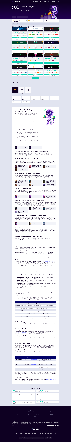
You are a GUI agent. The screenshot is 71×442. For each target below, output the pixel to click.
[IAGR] (17, 433)
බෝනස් (45, 1)
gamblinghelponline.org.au (34, 369)
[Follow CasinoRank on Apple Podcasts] (58, 425)
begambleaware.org (33, 364)
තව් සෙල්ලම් (19, 413)
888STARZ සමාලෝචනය (51, 38)
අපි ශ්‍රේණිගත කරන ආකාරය (50, 414)
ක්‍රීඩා (40, 1)
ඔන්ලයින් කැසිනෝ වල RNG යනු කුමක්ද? (34, 414)
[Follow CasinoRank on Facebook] (48, 425)
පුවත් (58, 1)
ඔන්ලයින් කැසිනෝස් (35, 1)
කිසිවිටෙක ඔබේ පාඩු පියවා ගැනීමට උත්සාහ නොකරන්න (23, 332)
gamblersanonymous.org (34, 359)
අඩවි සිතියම (44, 440)
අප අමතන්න (50, 411)
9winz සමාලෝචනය (19, 63)
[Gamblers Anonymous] (21, 433)
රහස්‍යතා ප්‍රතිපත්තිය (50, 416)
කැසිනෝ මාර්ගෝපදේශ (18, 155)
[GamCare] (27, 433)
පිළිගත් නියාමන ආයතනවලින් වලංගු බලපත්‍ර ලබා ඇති (48, 261)
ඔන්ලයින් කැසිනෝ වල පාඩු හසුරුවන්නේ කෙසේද (34, 416)
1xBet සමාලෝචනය (19, 38)
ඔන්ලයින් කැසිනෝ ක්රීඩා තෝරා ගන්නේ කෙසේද (34, 411)
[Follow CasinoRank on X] (52, 425)
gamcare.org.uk (33, 366)
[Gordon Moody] (34, 433)
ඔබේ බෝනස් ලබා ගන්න (19, 37)
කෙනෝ (19, 411)
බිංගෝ (19, 410)
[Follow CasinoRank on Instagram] (50, 425)
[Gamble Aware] (45, 433)
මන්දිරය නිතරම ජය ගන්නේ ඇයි (33, 410)
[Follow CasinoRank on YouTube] (54, 425)
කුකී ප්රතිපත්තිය (27, 440)
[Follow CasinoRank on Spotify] (56, 425)
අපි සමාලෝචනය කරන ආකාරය (50, 413)
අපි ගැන (50, 410)
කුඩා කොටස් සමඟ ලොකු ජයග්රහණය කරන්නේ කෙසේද (34, 413)
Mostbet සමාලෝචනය (35, 38)
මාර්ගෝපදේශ (53, 1)
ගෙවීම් (49, 1)
